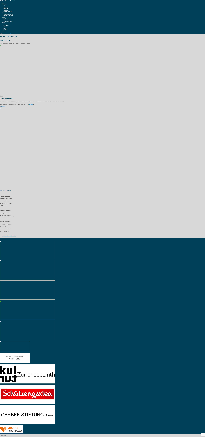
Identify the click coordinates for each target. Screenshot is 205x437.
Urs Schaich (17, 43)
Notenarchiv (6, 19)
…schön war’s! (5, 40)
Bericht (1, 96)
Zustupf (3, 31)
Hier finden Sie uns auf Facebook (9, 236)
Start (3, 3)
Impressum (6, 26)
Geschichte (6, 18)
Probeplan (4, 28)
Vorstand (6, 10)
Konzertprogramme (8, 21)
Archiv (3, 17)
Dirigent (6, 7)
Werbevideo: (2, 106)
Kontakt (3, 22)
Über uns (6, 6)
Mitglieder (6, 8)
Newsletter (6, 25)
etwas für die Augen (8, 15)
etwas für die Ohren (8, 14)
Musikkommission (8, 11)
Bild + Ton (4, 12)
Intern (5, 29)
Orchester (4, 4)
